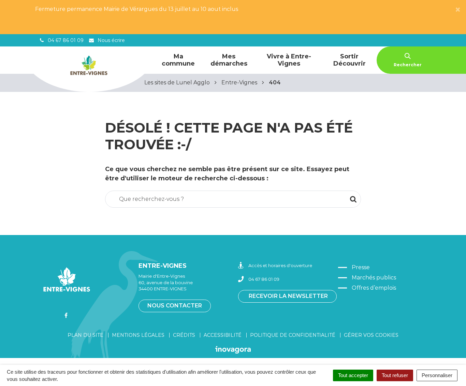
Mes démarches (228, 60)
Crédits (184, 335)
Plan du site (85, 335)
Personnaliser (437, 375)
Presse (361, 267)
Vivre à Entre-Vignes (289, 60)
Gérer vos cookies (371, 335)
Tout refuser (395, 375)
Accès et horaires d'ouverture (280, 265)
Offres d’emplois (374, 288)
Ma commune (178, 60)
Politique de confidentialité (292, 335)
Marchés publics (374, 277)
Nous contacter (174, 305)
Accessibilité (223, 335)
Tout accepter (353, 375)
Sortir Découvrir (349, 60)
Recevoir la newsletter (288, 296)
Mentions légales (138, 335)
